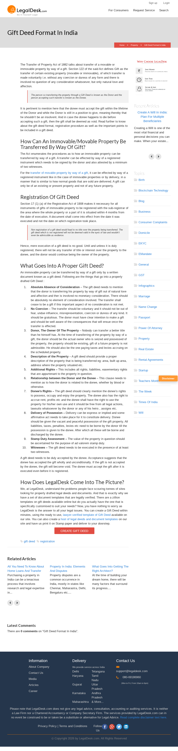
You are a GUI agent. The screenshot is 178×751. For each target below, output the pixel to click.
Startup (143, 370)
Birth (142, 180)
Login (166, 3)
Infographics (147, 285)
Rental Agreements (151, 359)
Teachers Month (149, 381)
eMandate (145, 254)
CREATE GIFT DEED (74, 531)
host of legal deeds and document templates (89, 519)
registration (47, 541)
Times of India (148, 402)
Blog (141, 201)
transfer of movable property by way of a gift (59, 172)
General (144, 264)
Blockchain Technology (153, 190)
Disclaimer (168, 378)
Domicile (144, 232)
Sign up (153, 3)
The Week (145, 391)
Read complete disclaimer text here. (143, 717)
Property (134, 45)
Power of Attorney (150, 328)
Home (121, 45)
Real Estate (146, 349)
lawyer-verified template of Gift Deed (87, 515)
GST (141, 275)
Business (145, 211)
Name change (148, 307)
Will (141, 412)
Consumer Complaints (153, 222)
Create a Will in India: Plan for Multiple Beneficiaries (152, 117)
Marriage (144, 296)
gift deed (29, 541)
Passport (144, 317)
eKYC (142, 243)
